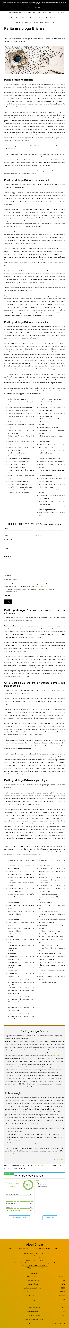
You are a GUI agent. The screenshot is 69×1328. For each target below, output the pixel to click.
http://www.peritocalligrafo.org (36, 1265)
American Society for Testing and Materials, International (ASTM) (30, 1112)
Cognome (38, 535)
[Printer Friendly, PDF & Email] (9, 1173)
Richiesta (7, 556)
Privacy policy (38, 7)
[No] (67, 5)
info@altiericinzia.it (27, 1263)
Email (6, 548)
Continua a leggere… (12, 1154)
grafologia (56, 1055)
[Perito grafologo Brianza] (13, 1185)
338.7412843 (37, 1260)
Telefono (8, 540)
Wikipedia (60, 1159)
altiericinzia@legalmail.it (45, 1263)
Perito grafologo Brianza (41, 1165)
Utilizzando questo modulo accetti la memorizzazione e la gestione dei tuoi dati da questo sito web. (30, 590)
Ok (28, 7)
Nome (7, 528)
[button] (66, 16)
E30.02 (61, 1115)
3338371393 (38, 1258)
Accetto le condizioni (12, 579)
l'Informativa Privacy (41, 586)
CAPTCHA (8, 595)
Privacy (7, 576)
